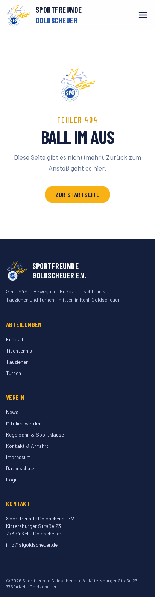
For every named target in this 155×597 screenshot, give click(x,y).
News (12, 412)
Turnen (13, 373)
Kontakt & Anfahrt (27, 445)
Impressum (18, 457)
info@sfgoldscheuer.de (32, 545)
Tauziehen (17, 361)
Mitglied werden (23, 423)
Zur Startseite (77, 194)
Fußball (14, 339)
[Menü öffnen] (143, 15)
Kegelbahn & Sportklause (35, 434)
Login (12, 479)
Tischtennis (19, 350)
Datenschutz (20, 468)
